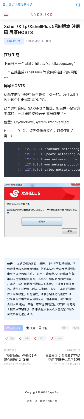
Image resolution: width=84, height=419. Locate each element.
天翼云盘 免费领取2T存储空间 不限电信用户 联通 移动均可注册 (62, 360)
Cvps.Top (53, 392)
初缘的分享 (13, 41)
